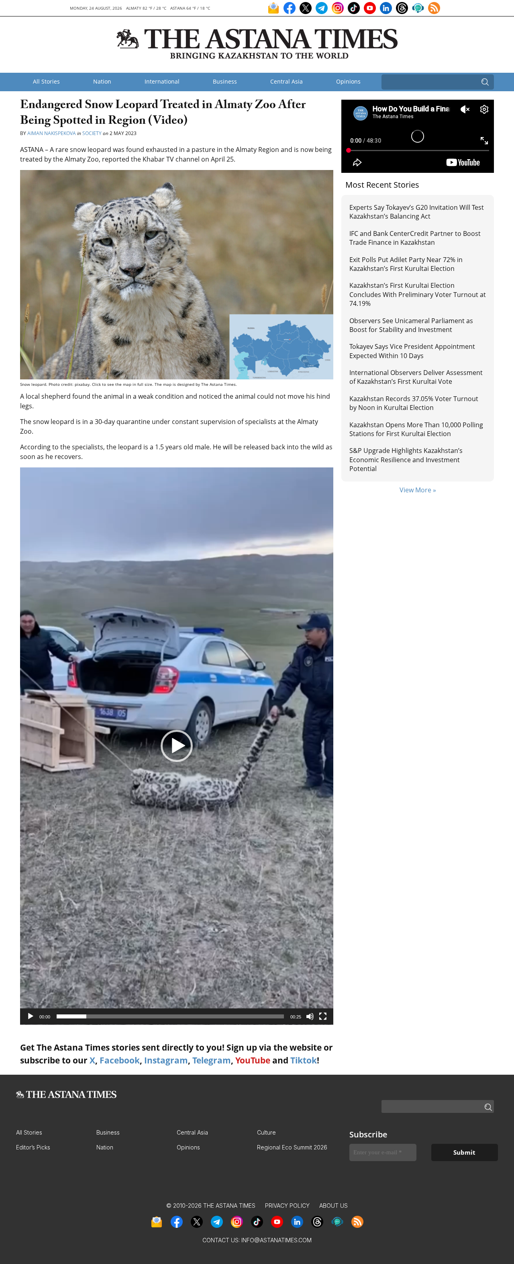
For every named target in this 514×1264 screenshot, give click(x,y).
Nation (102, 81)
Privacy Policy (287, 1205)
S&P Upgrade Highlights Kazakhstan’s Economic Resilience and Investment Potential (406, 459)
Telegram (211, 1060)
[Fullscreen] (323, 1016)
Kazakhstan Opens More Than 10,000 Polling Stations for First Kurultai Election (416, 429)
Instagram (166, 1060)
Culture (266, 1132)
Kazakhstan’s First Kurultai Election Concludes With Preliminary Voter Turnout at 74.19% (417, 294)
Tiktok (303, 1060)
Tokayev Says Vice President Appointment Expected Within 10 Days (412, 351)
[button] (177, 746)
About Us (333, 1205)
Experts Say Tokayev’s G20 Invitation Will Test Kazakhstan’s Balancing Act (416, 212)
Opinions (348, 81)
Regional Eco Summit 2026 (292, 1147)
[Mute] (310, 1016)
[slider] (170, 1016)
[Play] (31, 1016)
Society (92, 133)
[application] (176, 746)
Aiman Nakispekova (51, 133)
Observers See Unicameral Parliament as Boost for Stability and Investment (411, 325)
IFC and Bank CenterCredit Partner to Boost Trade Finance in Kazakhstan (415, 238)
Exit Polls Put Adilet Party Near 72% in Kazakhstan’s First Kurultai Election (406, 264)
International (162, 81)
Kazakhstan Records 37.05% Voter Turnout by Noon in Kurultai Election (413, 403)
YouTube (252, 1060)
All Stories (46, 81)
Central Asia (286, 81)
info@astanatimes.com (276, 1240)
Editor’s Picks (33, 1147)
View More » (418, 490)
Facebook (120, 1060)
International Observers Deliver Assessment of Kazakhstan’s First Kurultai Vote (416, 377)
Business (225, 81)
